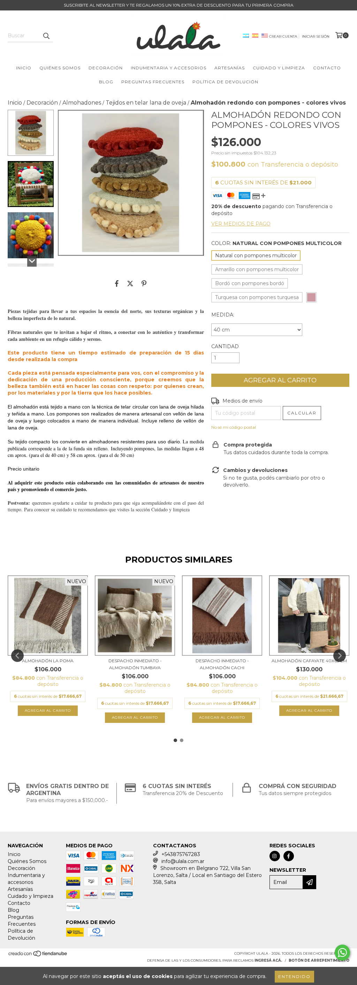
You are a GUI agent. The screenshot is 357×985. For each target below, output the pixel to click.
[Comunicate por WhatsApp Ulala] (342, 953)
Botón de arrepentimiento (319, 960)
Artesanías (229, 67)
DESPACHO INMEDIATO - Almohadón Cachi (222, 664)
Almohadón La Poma (48, 660)
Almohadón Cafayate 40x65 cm (309, 660)
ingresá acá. (268, 960)
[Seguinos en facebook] (288, 856)
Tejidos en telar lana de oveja (146, 102)
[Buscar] (46, 36)
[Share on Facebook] (117, 283)
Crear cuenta (283, 36)
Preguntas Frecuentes (152, 81)
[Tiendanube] (38, 956)
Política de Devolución (225, 81)
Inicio (23, 67)
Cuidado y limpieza (279, 67)
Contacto (327, 67)
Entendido (294, 976)
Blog (106, 81)
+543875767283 (180, 854)
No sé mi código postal (233, 427)
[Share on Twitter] (130, 283)
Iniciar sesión (315, 36)
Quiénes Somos (60, 67)
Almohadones (81, 102)
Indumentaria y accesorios (168, 67)
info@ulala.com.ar (182, 861)
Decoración (106, 67)
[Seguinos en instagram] (274, 856)
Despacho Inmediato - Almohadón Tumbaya (135, 664)
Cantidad (225, 346)
